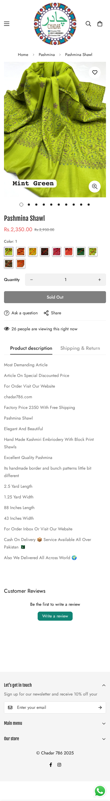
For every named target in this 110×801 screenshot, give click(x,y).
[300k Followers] (51, 765)
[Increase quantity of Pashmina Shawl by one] (99, 280)
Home (23, 55)
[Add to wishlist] (95, 73)
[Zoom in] (95, 187)
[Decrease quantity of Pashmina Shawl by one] (31, 280)
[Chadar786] (55, 24)
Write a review (55, 616)
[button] (100, 24)
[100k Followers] (59, 765)
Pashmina (47, 55)
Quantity (12, 280)
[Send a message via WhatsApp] (100, 791)
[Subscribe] (100, 707)
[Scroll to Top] (100, 772)
